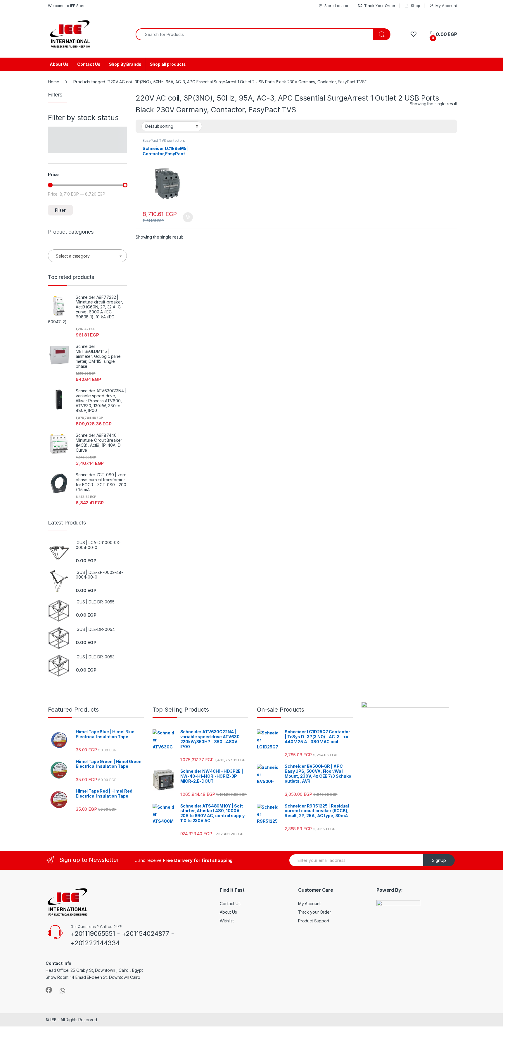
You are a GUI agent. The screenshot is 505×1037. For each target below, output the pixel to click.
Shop (415, 5)
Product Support (313, 920)
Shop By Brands (125, 64)
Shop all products (168, 64)
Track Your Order (379, 5)
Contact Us (89, 64)
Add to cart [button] (188, 217)
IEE (53, 1019)
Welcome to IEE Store (67, 5)
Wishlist (227, 920)
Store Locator (336, 5)
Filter (60, 210)
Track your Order (314, 912)
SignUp (439, 860)
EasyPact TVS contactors (164, 140)
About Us (59, 64)
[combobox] (254, 34)
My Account (446, 5)
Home (53, 81)
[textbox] (87, 256)
